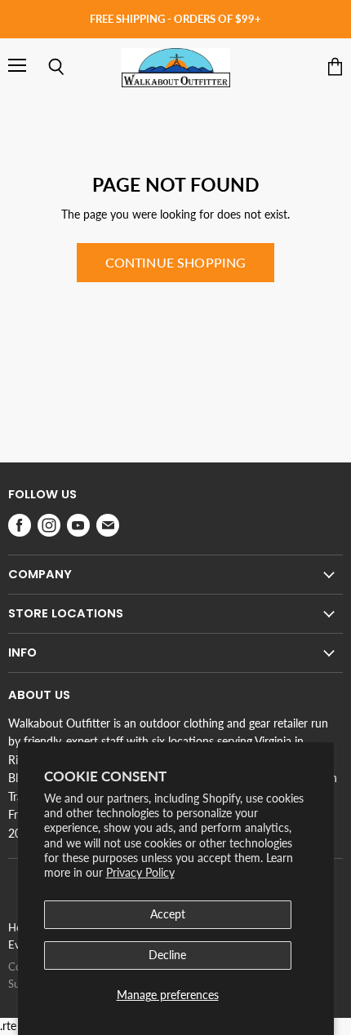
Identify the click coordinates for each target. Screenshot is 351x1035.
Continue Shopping (176, 262)
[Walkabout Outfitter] (176, 67)
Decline (167, 955)
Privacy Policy (140, 872)
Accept (167, 914)
